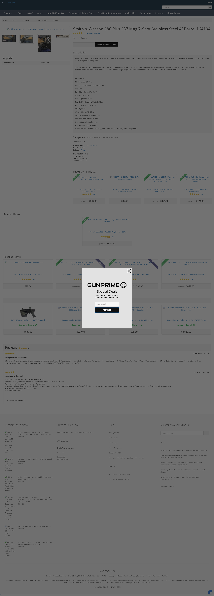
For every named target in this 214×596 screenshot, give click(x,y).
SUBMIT (107, 310)
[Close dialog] (129, 271)
